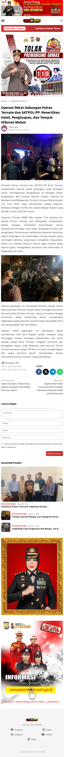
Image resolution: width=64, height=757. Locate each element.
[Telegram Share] (53, 372)
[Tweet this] (46, 372)
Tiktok (33, 739)
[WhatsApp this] (60, 372)
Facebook (18, 730)
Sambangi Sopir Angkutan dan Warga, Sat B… (36, 528)
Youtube (48, 734)
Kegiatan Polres (8, 504)
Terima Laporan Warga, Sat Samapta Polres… (36, 516)
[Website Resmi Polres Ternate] (32, 20)
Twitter (49, 730)
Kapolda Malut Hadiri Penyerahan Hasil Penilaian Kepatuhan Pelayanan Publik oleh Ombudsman (50, 387)
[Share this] (39, 372)
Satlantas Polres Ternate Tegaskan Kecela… (25, 506)
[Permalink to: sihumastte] (4, 128)
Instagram (18, 734)
